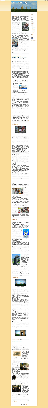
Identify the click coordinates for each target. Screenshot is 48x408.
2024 (31, 14)
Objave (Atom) (15, 401)
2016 (31, 19)
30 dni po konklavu (14, 219)
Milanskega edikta (15, 16)
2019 (31, 17)
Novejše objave (13, 400)
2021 (31, 16)
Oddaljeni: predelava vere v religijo (16, 56)
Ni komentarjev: (18, 339)
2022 (31, 15)
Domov (20, 400)
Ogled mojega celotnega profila (33, 40)
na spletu (28, 120)
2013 (31, 21)
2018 (31, 18)
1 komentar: (17, 178)
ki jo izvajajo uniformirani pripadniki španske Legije (18, 384)
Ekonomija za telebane (15, 124)
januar (32, 34)
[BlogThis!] (20, 275)
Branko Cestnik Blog (19, 3)
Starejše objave (28, 400)
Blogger (26, 404)
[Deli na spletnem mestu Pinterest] (21, 178)
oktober (32, 23)
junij (32, 25)
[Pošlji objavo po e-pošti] (19, 178)
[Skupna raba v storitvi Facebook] (21, 275)
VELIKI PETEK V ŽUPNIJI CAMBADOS (17, 341)
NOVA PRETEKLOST (15, 277)
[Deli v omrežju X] (20, 178)
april (32, 26)
